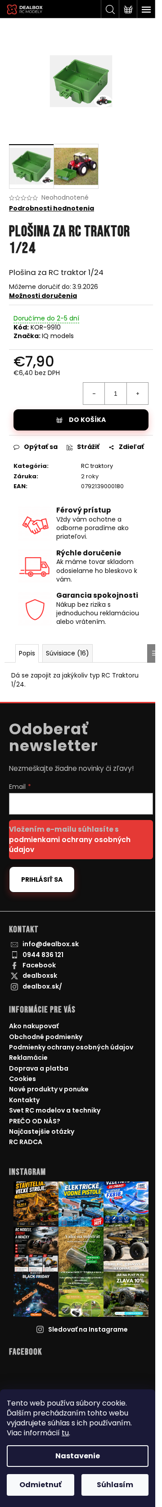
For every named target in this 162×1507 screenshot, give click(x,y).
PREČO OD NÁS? (34, 1121)
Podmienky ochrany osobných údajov (71, 1047)
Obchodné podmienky (45, 1036)
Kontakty (24, 1099)
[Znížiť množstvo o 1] (94, 393)
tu (65, 1433)
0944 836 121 (42, 954)
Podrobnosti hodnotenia (51, 208)
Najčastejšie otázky (41, 1131)
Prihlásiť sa (42, 879)
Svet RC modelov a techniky (54, 1110)
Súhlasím (115, 1485)
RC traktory (97, 466)
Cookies (22, 1078)
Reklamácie (28, 1057)
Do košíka (87, 419)
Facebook (39, 965)
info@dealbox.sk (50, 943)
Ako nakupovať (33, 1026)
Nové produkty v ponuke (49, 1089)
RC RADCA (25, 1141)
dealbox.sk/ (42, 986)
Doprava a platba (38, 1068)
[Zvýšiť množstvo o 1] (137, 393)
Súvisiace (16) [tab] (67, 653)
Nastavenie (77, 1456)
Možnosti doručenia (43, 295)
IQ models (58, 335)
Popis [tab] (27, 653)
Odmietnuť (40, 1485)
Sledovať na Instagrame (88, 1329)
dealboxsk (39, 975)
